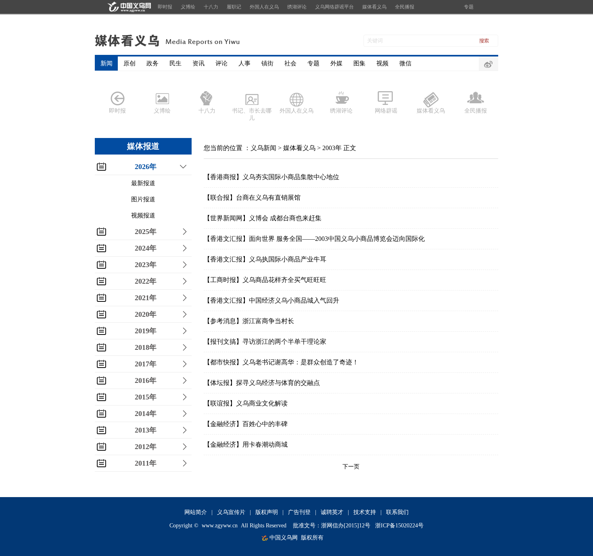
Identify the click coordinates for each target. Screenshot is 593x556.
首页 (128, 7)
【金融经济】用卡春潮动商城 (246, 444)
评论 (221, 63)
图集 (359, 63)
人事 (244, 63)
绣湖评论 (297, 7)
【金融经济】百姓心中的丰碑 (246, 423)
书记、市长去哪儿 (251, 114)
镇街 (267, 63)
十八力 (211, 7)
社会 (290, 63)
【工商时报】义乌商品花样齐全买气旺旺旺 (265, 279)
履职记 (234, 7)
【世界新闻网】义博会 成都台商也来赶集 (263, 218)
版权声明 (266, 512)
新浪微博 (488, 64)
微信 (405, 63)
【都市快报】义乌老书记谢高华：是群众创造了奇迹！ (281, 362)
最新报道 (143, 183)
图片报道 (143, 199)
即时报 (165, 7)
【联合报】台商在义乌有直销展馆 (252, 197)
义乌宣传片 (231, 512)
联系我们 (397, 512)
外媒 (336, 63)
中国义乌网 (283, 538)
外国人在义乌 (264, 7)
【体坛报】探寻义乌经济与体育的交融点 (262, 382)
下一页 (350, 467)
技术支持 (364, 512)
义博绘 (188, 7)
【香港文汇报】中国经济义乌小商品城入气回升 (271, 300)
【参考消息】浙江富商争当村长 (249, 321)
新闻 (106, 63)
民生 (175, 63)
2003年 (332, 147)
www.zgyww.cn (220, 526)
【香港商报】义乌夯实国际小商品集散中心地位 (271, 176)
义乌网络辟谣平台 (334, 7)
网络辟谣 (386, 111)
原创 (129, 63)
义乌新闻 (263, 147)
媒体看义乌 (374, 7)
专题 (469, 7)
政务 (152, 63)
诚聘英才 (332, 512)
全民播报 (404, 7)
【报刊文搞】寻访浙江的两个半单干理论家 (265, 341)
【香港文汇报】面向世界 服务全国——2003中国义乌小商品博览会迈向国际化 (314, 238)
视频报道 (143, 215)
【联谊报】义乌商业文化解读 (246, 403)
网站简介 (195, 512)
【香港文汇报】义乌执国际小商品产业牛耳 (265, 259)
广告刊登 (299, 512)
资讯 (198, 63)
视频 (382, 63)
